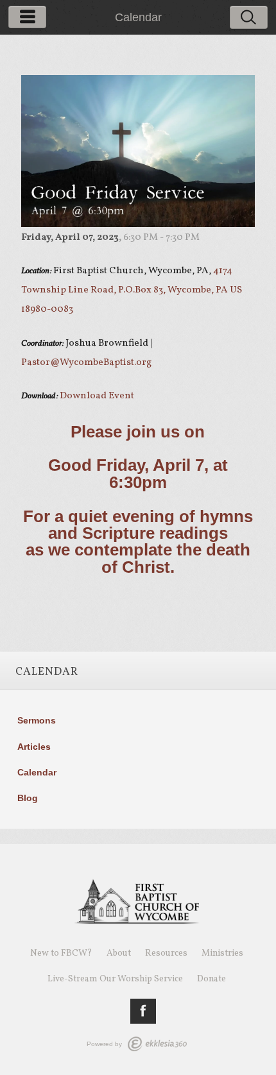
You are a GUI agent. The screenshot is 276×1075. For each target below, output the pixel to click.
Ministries (222, 953)
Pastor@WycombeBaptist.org (86, 362)
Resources (166, 953)
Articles (34, 746)
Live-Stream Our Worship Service (115, 979)
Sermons (36, 720)
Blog (27, 798)
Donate (211, 979)
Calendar (36, 772)
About (119, 953)
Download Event (97, 396)
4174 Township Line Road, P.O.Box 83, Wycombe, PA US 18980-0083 (131, 290)
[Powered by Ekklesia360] (157, 1044)
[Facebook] (143, 1011)
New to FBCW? (61, 953)
